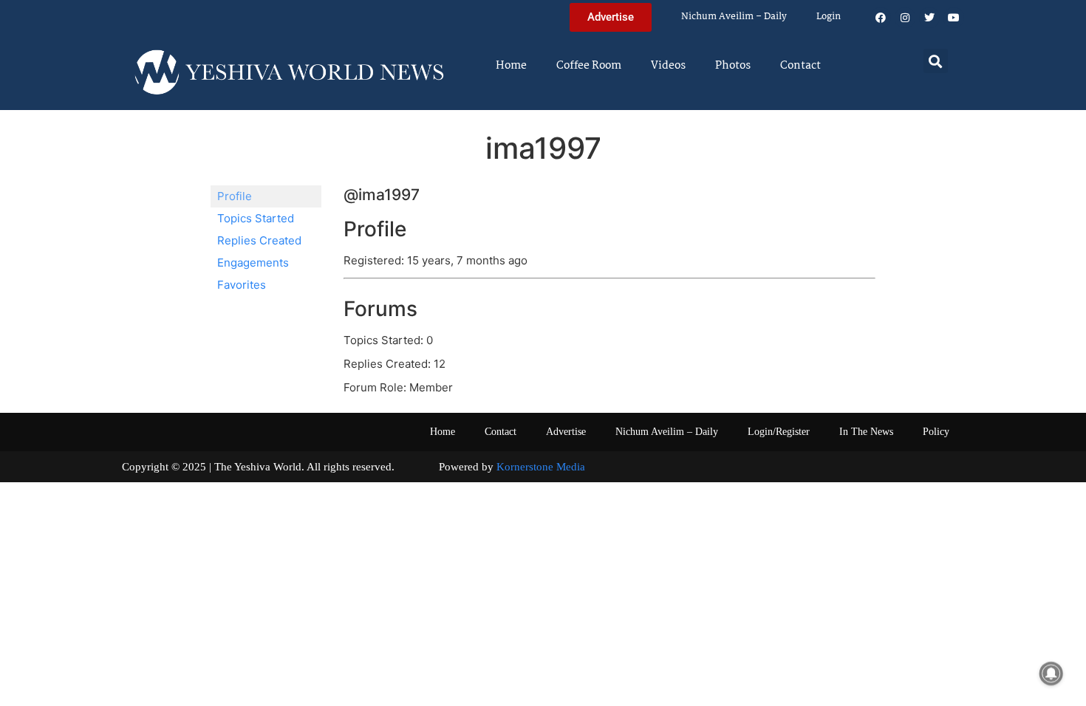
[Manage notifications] (1051, 673)
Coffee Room (588, 66)
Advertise (566, 431)
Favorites (241, 285)
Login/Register (779, 431)
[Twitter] (929, 17)
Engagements (253, 263)
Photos (733, 66)
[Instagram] (905, 17)
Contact (800, 66)
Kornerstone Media (540, 467)
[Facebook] (880, 17)
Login (828, 16)
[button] (935, 61)
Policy (936, 431)
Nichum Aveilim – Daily (734, 16)
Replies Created (259, 240)
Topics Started (255, 218)
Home (511, 66)
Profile (234, 196)
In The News (866, 431)
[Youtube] (953, 17)
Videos (668, 66)
